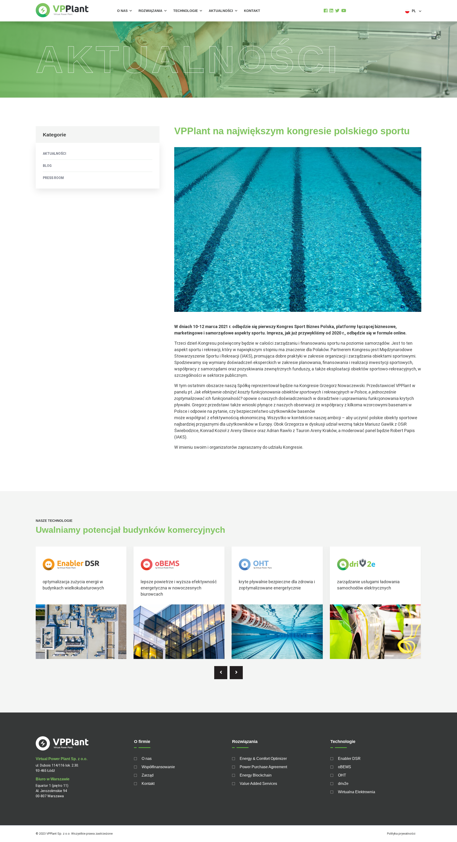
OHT (342, 775)
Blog (47, 166)
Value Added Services (258, 784)
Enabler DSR (349, 759)
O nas (122, 11)
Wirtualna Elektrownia (356, 792)
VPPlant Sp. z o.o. (58, 833)
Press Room (53, 178)
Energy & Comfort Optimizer (263, 759)
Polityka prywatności (401, 833)
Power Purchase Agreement (263, 767)
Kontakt (252, 11)
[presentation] (220, 672)
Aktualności (221, 11)
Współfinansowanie (158, 767)
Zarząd (148, 775)
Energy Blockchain (256, 775)
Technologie (185, 11)
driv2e (343, 784)
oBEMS (344, 767)
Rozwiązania (150, 11)
